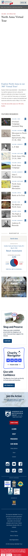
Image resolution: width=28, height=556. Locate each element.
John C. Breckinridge (16, 175)
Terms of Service (14, 535)
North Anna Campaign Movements (16, 186)
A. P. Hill (15, 147)
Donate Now (14, 422)
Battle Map (20, 153)
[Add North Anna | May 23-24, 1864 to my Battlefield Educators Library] (25, 153)
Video (19, 119)
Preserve (14, 439)
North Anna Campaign (16, 166)
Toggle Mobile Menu (23, 2)
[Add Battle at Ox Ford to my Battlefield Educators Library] (25, 193)
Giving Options (14, 448)
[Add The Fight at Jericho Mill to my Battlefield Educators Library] (25, 211)
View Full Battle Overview (13, 269)
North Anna (14, 239)
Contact (14, 457)
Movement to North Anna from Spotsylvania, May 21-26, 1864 (19, 136)
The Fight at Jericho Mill (16, 215)
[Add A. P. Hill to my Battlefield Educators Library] (25, 144)
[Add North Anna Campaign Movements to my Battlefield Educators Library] (25, 181)
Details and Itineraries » (14, 294)
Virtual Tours (9, 7)
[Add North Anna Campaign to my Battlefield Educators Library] (25, 163)
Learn (14, 429)
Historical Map (21, 130)
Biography (20, 144)
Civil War (3, 13)
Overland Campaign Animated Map (17, 123)
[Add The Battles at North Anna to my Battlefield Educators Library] (25, 202)
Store (16, 453)
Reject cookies (17, 555)
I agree (3, 555)
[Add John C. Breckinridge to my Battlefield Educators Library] (25, 172)
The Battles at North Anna (17, 205)
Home (8, 2)
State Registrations (14, 539)
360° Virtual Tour (11, 13)
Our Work (14, 444)
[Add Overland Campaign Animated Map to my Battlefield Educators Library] (25, 119)
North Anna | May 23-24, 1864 (18, 157)
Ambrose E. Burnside (16, 224)
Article (19, 162)
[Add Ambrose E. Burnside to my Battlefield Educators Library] (25, 220)
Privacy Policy (14, 531)
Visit (5, 7)
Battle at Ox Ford (18, 195)
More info (9, 555)
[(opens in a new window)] (7, 464)
